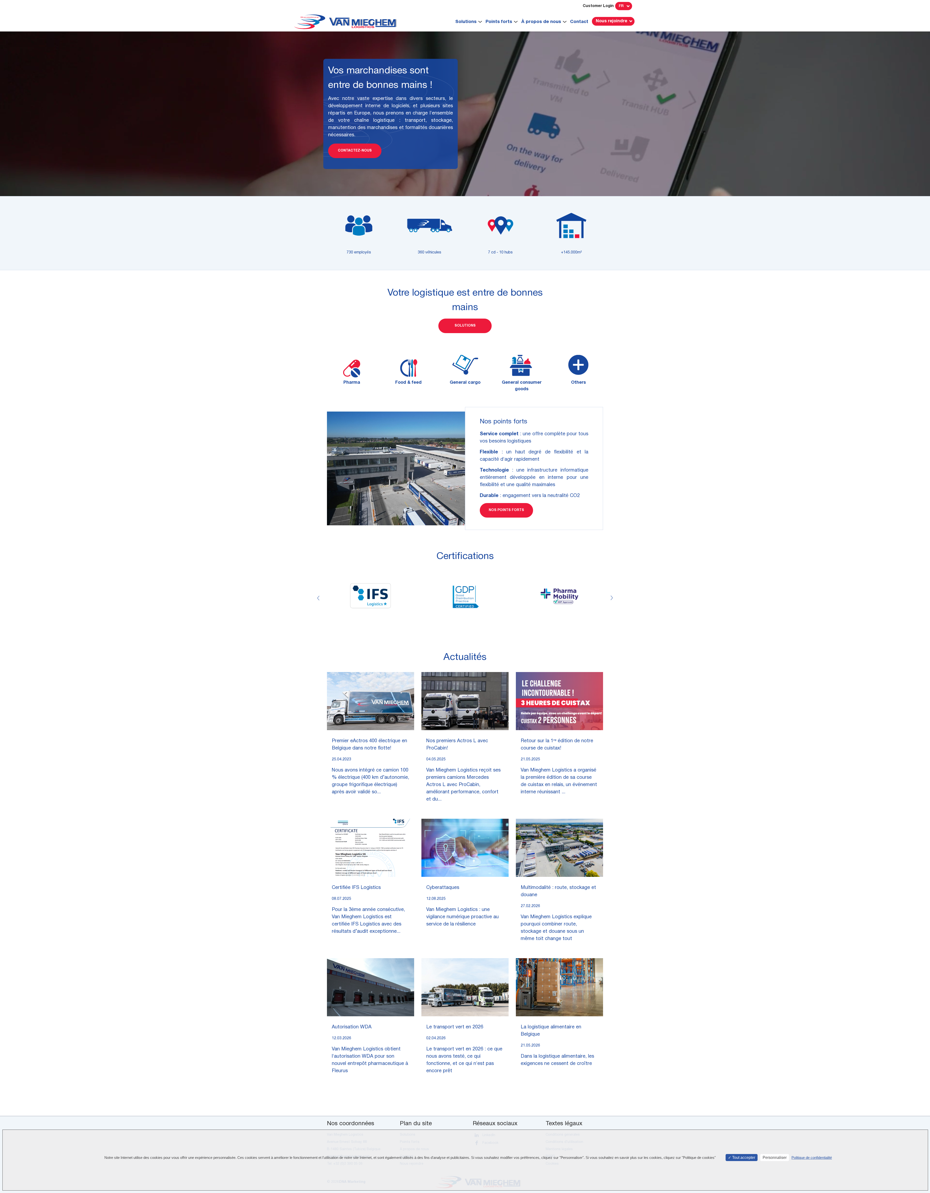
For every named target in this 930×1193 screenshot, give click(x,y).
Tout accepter (743, 1157)
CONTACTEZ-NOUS (355, 150)
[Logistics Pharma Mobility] (559, 596)
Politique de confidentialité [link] (811, 1157)
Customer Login (598, 6)
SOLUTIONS (465, 325)
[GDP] (465, 596)
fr (621, 6)
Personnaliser (775, 1157)
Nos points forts (506, 510)
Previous (318, 598)
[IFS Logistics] (370, 596)
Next (611, 598)
